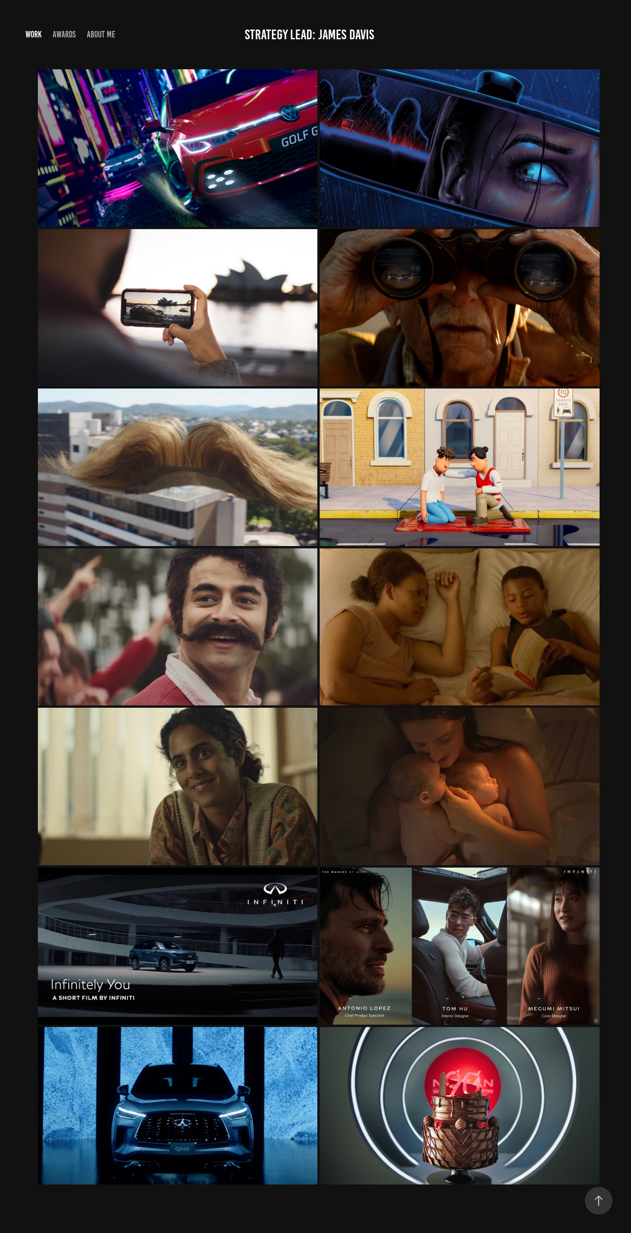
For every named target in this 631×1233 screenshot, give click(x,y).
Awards (64, 34)
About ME (101, 34)
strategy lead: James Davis (309, 34)
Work (33, 34)
